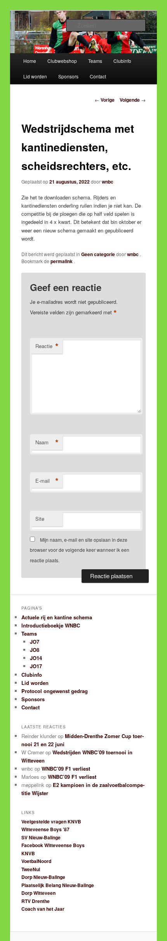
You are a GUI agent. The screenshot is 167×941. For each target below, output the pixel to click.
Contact (98, 76)
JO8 (34, 649)
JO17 (36, 666)
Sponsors (68, 76)
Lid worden (35, 76)
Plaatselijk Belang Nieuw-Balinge (57, 885)
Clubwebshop (62, 60)
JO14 (36, 658)
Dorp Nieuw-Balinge (43, 876)
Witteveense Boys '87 (45, 829)
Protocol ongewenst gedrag (54, 691)
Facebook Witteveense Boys (53, 845)
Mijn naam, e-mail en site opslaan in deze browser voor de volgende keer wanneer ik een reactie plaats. (79, 549)
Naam (47, 442)
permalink (62, 261)
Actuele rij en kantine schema (56, 617)
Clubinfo (122, 60)
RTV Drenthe (35, 901)
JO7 (34, 641)
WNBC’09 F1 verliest (66, 768)
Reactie (47, 346)
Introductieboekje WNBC (50, 625)
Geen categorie (98, 254)
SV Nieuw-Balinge (41, 837)
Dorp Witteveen (38, 892)
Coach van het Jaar (42, 908)
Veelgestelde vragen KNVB (51, 821)
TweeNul (30, 869)
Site (39, 518)
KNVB (28, 853)
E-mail (47, 481)
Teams (95, 60)
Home (29, 60)
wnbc (107, 181)
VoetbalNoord (36, 861)
